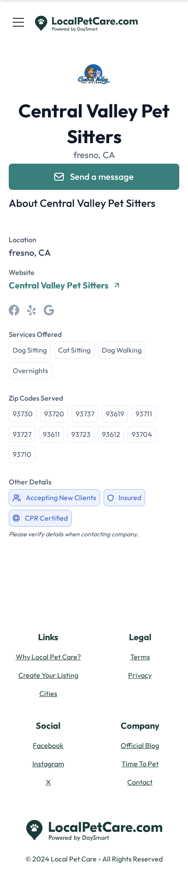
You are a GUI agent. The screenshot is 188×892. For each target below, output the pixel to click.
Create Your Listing (48, 675)
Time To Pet (140, 763)
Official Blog (140, 745)
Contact (140, 782)
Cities (48, 693)
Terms (140, 656)
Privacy (140, 675)
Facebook (48, 745)
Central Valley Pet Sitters (58, 285)
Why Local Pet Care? (48, 656)
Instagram (48, 763)
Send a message (102, 176)
